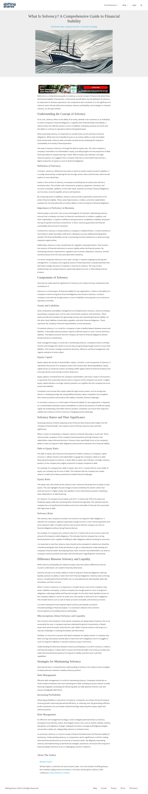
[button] (141, 5)
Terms (123, 788)
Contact (104, 788)
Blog (95, 788)
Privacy (113, 788)
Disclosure (133, 788)
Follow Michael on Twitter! (60, 773)
